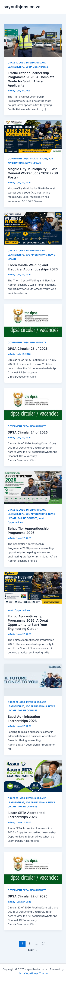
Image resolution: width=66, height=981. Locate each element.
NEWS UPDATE (33, 163)
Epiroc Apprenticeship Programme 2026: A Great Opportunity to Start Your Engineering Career (28, 622)
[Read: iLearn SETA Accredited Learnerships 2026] (33, 776)
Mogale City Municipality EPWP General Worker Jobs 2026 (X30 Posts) (33, 173)
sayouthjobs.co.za (22, 6)
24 (43, 943)
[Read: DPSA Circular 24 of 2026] (33, 403)
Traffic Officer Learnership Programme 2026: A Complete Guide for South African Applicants (31, 79)
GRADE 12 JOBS (16, 62)
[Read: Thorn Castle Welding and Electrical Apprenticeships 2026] (33, 228)
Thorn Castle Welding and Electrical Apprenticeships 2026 (33, 267)
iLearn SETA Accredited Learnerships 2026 (26, 815)
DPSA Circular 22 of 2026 (28, 896)
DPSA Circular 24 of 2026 (28, 432)
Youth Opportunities (37, 67)
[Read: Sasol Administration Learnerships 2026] (33, 679)
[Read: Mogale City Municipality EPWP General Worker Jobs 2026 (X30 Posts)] (33, 136)
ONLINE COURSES (27, 518)
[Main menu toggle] (58, 7)
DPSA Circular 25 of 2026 (28, 348)
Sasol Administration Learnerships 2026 (24, 719)
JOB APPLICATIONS (36, 254)
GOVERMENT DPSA (18, 158)
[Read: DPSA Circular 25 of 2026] (33, 320)
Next (33, 949)
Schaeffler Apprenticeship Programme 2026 (28, 531)
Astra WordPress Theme (33, 973)
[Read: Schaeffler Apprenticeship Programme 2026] (33, 487)
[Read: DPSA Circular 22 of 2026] (33, 867)
